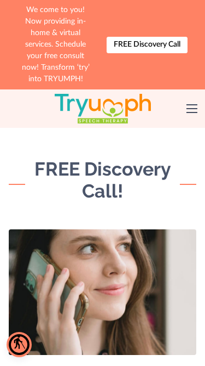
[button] (19, 344)
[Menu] (191, 108)
